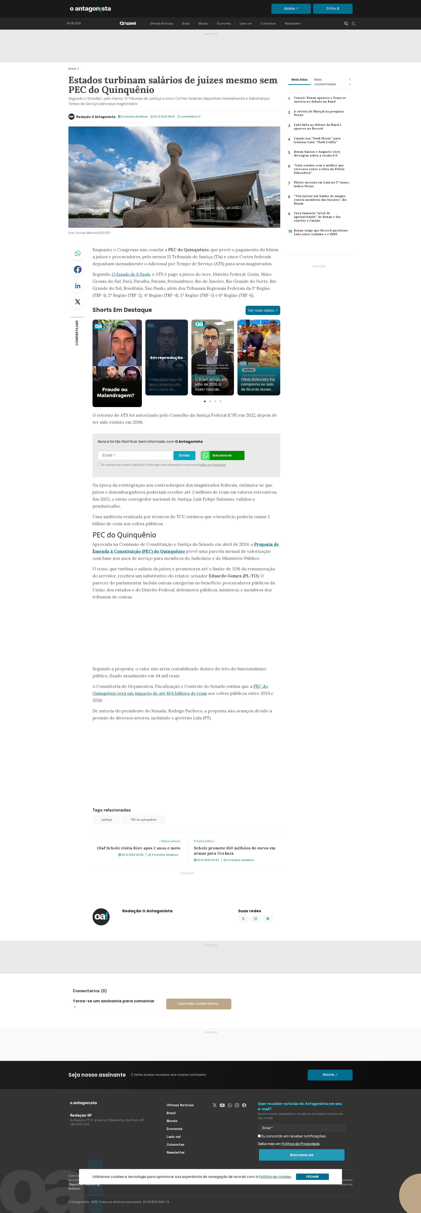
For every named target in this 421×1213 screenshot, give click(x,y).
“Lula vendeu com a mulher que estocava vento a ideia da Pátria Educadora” (317, 170)
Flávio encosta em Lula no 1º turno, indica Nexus (320, 185)
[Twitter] (215, 1105)
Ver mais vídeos (261, 310)
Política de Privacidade (212, 464)
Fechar (312, 1176)
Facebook (78, 269)
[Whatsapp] (230, 1105)
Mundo (203, 23)
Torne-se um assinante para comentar (114, 1001)
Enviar (184, 455)
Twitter (78, 302)
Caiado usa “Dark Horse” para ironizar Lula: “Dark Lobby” (316, 141)
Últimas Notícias (161, 23)
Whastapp (78, 253)
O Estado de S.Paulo (130, 274)
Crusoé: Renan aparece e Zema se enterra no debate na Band (319, 100)
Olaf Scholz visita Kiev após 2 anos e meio (124, 835)
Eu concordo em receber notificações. (293, 1136)
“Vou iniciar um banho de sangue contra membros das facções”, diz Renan (319, 200)
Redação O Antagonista (95, 117)
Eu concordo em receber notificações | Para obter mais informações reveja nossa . (138, 464)
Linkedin (78, 286)
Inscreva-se (222, 455)
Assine (289, 9)
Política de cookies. (275, 1176)
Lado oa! (246, 23)
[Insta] (237, 1105)
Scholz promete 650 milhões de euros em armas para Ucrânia (231, 838)
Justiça (106, 819)
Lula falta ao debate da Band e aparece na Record (316, 127)
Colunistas (268, 23)
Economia (224, 23)
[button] (204, 401)
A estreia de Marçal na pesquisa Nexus (317, 114)
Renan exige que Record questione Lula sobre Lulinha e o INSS (320, 233)
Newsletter (293, 23)
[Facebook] (244, 1105)
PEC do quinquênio (144, 819)
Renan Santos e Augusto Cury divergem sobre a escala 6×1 (315, 154)
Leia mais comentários (198, 1004)
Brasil (186, 23)
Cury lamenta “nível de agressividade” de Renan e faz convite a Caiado (316, 218)
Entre (331, 9)
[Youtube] (222, 1105)
